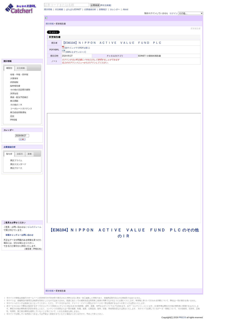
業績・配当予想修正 (19, 97)
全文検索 (59, 9)
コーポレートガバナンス (21, 108)
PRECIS (182, 317)
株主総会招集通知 (18, 112)
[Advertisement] (86, 18)
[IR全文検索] (105, 5)
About (125, 9)
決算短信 (14, 93)
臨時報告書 (15, 86)
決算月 (20, 154)
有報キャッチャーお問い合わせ (19, 235)
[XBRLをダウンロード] (76, 52)
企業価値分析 (90, 9)
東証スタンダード (18, 164)
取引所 (9, 154)
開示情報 (48, 9)
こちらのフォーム (33, 227)
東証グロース (16, 168)
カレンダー (115, 9)
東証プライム (16, 160)
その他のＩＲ (16, 105)
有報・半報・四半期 (19, 74)
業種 (30, 154)
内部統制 (14, 82)
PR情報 (13, 120)
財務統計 (103, 9)
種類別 (9, 68)
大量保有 (14, 78)
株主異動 (14, 101)
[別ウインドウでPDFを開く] (77, 48)
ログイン (174, 13)
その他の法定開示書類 (20, 89)
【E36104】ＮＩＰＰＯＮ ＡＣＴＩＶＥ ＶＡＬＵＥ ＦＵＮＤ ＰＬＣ (112, 42)
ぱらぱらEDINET (73, 9)
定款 (12, 116)
